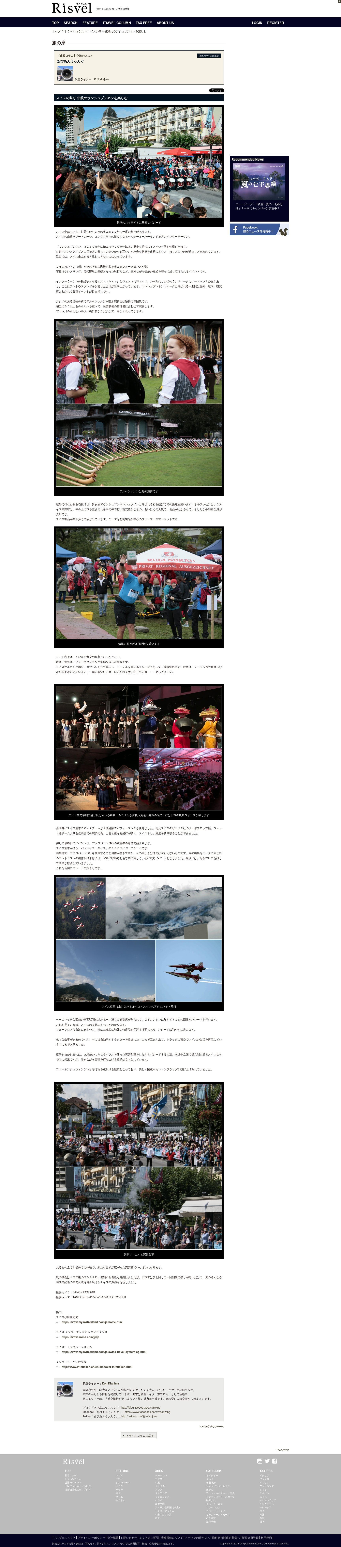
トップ (56, 31)
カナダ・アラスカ (164, 1510)
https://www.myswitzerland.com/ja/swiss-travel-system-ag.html (104, 1352)
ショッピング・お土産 (218, 1486)
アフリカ (160, 1478)
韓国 (262, 1514)
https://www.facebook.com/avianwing (147, 1412)
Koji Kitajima (101, 79)
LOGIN (257, 22)
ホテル (209, 1489)
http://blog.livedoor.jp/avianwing (140, 1407)
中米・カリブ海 (163, 1514)
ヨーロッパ (161, 1475)
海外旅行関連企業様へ (226, 1537)
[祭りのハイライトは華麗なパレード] (139, 216)
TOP (55, 22)
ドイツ (263, 1489)
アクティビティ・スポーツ (220, 1496)
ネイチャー (212, 1475)
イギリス (264, 1482)
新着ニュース (72, 1475)
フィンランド (267, 1486)
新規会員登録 (250, 1537)
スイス (263, 1496)
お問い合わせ (129, 1537)
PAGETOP (283, 1450)
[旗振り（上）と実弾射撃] (139, 1248)
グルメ (209, 1478)
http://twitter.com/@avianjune (139, 1416)
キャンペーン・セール (218, 1514)
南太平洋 (160, 1503)
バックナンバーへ (213, 1426)
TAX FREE (144, 22)
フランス (264, 1478)
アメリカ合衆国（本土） (168, 1507)
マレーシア (266, 1507)
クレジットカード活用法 (78, 1486)
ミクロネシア (162, 1496)
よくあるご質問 (149, 1537)
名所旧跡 (211, 1482)
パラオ (119, 1489)
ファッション (213, 1507)
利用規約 (266, 1537)
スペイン (264, 1493)
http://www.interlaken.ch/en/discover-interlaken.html (97, 1367)
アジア (158, 1489)
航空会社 (211, 1500)
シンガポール (123, 1482)
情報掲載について (172, 1537)
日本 (262, 1521)
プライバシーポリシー (91, 1537)
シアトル (120, 1500)
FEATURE (90, 22)
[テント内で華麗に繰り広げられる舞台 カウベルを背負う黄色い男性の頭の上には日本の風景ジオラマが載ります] (139, 808)
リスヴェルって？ (64, 1537)
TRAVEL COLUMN (117, 22)
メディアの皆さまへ (197, 1537)
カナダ (119, 1486)
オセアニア (161, 1493)
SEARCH (71, 22)
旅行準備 (211, 1521)
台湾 (262, 1518)
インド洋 (160, 1486)
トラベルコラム (74, 31)
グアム (119, 1496)
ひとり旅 (211, 1518)
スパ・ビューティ (215, 1510)
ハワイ (119, 1478)
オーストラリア (268, 1500)
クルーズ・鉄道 (214, 1503)
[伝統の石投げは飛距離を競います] (139, 637)
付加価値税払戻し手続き (78, 1489)
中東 (157, 1482)
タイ (262, 1510)
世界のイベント (73, 1482)
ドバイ (119, 1475)
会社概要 (112, 1537)
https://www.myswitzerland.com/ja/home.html (92, 1322)
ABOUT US (165, 22)
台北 (118, 1493)
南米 (157, 1518)
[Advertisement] (259, 94)
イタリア (264, 1475)
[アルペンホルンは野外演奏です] (139, 485)
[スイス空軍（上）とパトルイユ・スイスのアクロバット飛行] (139, 1000)
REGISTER (275, 22)
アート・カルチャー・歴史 (220, 1493)
